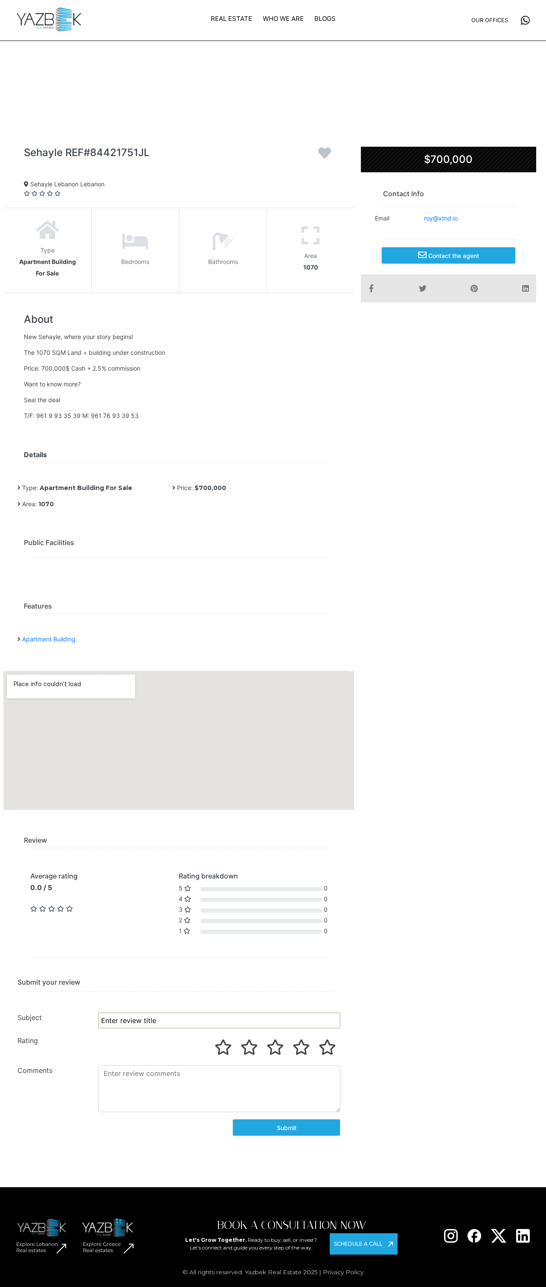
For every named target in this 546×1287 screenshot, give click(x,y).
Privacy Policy (343, 1272)
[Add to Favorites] (324, 156)
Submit (286, 1127)
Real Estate (231, 18)
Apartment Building (49, 639)
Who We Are (283, 18)
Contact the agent (453, 255)
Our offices (489, 20)
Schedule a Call (358, 1244)
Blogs (325, 18)
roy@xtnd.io (441, 218)
